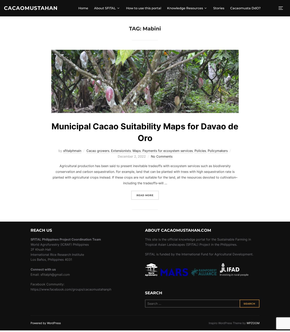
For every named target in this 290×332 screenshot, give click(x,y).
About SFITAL (105, 8)
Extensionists (121, 151)
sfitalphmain (72, 151)
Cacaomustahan (31, 8)
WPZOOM (253, 323)
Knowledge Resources (185, 8)
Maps (137, 151)
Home (83, 8)
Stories (218, 8)
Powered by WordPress (46, 323)
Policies (200, 151)
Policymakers (218, 151)
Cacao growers (97, 151)
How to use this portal (143, 8)
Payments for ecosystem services (167, 151)
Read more (148, 195)
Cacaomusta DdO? (245, 8)
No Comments (161, 156)
